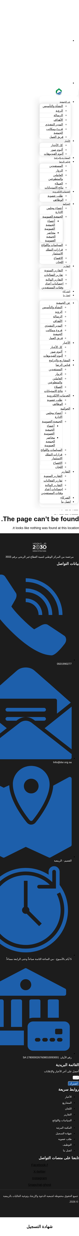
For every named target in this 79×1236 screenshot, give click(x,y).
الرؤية (59, 110)
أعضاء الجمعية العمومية (49, 224)
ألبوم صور (57, 149)
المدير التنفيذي (54, 124)
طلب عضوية (55, 195)
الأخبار (67, 141)
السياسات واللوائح (52, 245)
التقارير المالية (54, 279)
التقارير (66, 266)
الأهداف (58, 119)
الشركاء (66, 291)
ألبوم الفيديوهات (53, 153)
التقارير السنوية (53, 270)
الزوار (59, 170)
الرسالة (58, 115)
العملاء (59, 183)
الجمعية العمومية (52, 216)
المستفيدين (56, 165)
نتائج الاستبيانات (54, 187)
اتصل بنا (66, 295)
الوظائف (58, 199)
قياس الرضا (64, 161)
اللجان (59, 262)
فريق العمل (56, 136)
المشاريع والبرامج (62, 158)
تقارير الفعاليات (53, 274)
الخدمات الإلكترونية (61, 191)
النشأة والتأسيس (53, 106)
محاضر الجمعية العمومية (50, 236)
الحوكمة (66, 204)
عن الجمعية (65, 102)
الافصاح (58, 258)
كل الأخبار (57, 145)
